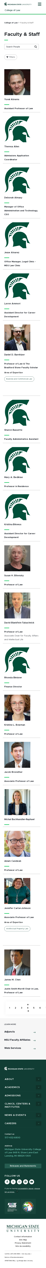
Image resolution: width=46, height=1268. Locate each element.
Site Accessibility (23, 1246)
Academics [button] (12, 1087)
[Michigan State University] (18, 4)
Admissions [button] (13, 1095)
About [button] (9, 1079)
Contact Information (23, 1237)
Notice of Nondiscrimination (14, 1257)
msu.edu (27, 1254)
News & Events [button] (15, 1115)
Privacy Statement (23, 1243)
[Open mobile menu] (39, 4)
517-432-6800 (12, 1137)
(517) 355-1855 (15, 1254)
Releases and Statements (23, 1166)
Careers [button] (10, 1123)
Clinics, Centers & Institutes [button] (17, 1105)
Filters (12, 57)
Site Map (23, 1240)
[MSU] (19, 1071)
